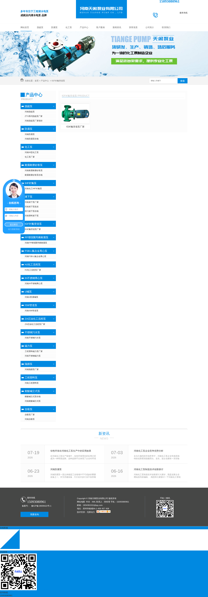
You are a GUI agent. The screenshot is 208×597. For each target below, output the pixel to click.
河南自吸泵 (30, 419)
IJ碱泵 (28, 291)
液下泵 (84, 54)
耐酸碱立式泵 (32, 391)
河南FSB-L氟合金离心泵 (35, 256)
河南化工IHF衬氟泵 (33, 188)
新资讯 (104, 433)
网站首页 (25, 27)
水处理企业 (100, 46)
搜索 (182, 81)
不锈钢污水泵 (32, 332)
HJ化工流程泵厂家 (33, 270)
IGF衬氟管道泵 (84, 59)
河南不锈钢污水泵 (33, 338)
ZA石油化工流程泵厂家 (35, 324)
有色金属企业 (100, 54)
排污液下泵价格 (32, 211)
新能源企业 (100, 42)
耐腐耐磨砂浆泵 (84, 46)
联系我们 (166, 27)
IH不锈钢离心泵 (34, 278)
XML (94, 502)
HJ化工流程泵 (33, 264)
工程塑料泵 (31, 377)
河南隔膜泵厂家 (32, 369)
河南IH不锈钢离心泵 (34, 283)
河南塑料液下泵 (32, 215)
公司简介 (149, 27)
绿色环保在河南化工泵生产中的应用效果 (70, 451)
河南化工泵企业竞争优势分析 (148, 451)
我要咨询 (34, 514)
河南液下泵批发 (32, 206)
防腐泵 (54, 27)
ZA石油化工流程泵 (35, 318)
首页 (37, 81)
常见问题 (117, 42)
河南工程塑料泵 (32, 383)
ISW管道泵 (31, 305)
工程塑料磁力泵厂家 (34, 351)
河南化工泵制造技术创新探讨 (148, 469)
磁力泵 (28, 345)
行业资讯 (117, 37)
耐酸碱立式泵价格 (33, 396)
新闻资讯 (117, 27)
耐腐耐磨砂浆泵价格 (34, 175)
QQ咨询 (3, 552)
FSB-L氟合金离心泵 (84, 67)
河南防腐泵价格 (32, 139)
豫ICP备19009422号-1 (41, 506)
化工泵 (69, 27)
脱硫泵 (40, 27)
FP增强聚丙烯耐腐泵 (84, 63)
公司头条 (117, 33)
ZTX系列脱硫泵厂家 (33, 116)
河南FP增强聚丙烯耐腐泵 (36, 243)
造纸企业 (100, 59)
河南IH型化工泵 (32, 152)
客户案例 (100, 27)
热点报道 (117, 46)
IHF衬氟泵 (84, 50)
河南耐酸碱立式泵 (33, 401)
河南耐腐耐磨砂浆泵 (34, 170)
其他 (117, 50)
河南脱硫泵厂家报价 (34, 121)
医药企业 (100, 50)
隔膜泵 (28, 364)
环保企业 (100, 37)
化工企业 (100, 33)
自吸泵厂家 (30, 414)
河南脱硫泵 (30, 111)
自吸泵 (28, 409)
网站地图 (81, 502)
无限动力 (91, 512)
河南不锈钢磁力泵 (33, 356)
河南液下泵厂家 (32, 202)
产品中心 (84, 27)
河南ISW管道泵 (31, 310)
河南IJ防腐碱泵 (31, 297)
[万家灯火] (104, 512)
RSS (88, 502)
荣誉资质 (133, 27)
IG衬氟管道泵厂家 (33, 229)
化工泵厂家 (30, 157)
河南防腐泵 (30, 134)
